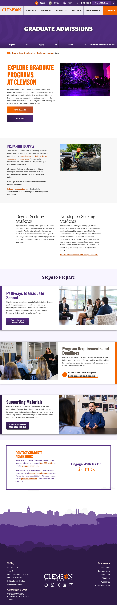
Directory (106, 578)
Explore (12, 44)
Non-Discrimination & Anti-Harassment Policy (19, 576)
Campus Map (104, 571)
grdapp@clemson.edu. (30, 466)
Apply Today (20, 118)
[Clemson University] (11, 10)
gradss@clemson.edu (29, 478)
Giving (56, 2)
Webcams (105, 581)
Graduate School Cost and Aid (102, 44)
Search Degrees (20, 109)
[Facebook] (79, 470)
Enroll (70, 44)
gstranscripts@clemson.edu (39, 473)
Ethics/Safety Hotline (16, 581)
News (70, 2)
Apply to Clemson (102, 585)
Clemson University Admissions (23, 53)
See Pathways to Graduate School (17, 321)
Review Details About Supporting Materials (17, 425)
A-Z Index (105, 567)
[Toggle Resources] (113, 3)
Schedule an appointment (17, 189)
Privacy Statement (15, 584)
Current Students (101, 3)
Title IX (10, 571)
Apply (42, 2)
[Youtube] (93, 470)
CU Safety (105, 574)
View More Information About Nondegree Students (79, 255)
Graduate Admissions (45, 53)
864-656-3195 (46, 463)
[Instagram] (86, 470)
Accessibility (12, 567)
